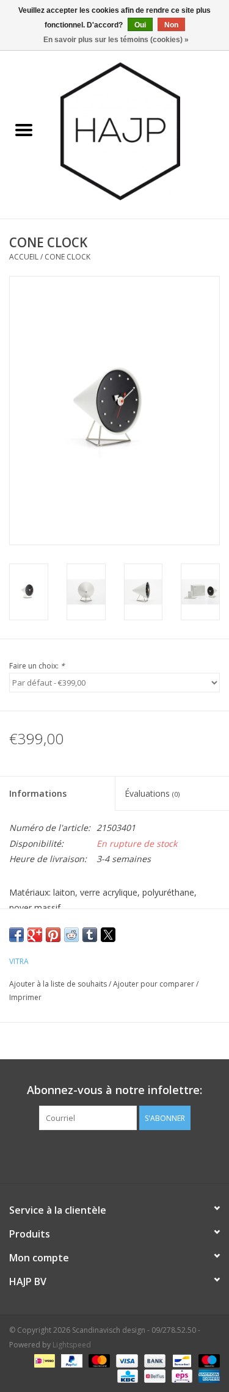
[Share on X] (108, 934)
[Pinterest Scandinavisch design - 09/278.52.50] (115, 1155)
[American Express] (207, 1375)
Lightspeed (72, 1344)
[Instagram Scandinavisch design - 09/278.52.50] (137, 1155)
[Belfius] (153, 1375)
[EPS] (180, 1375)
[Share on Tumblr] (89, 934)
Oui (140, 25)
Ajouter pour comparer (154, 984)
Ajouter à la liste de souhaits (59, 984)
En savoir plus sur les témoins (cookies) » (116, 39)
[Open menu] (24, 129)
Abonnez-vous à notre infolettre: (114, 1090)
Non (171, 25)
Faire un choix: (37, 666)
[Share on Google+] (34, 934)
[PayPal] (70, 1360)
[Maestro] (207, 1360)
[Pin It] (53, 934)
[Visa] (125, 1360)
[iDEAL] (43, 1360)
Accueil (23, 257)
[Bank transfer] (153, 1360)
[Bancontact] (180, 1360)
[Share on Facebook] (16, 934)
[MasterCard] (98, 1360)
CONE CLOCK (67, 257)
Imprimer (25, 997)
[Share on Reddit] (71, 934)
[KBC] (126, 1375)
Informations (38, 793)
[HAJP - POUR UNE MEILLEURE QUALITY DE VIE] (138, 130)
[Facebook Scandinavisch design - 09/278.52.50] (93, 1155)
